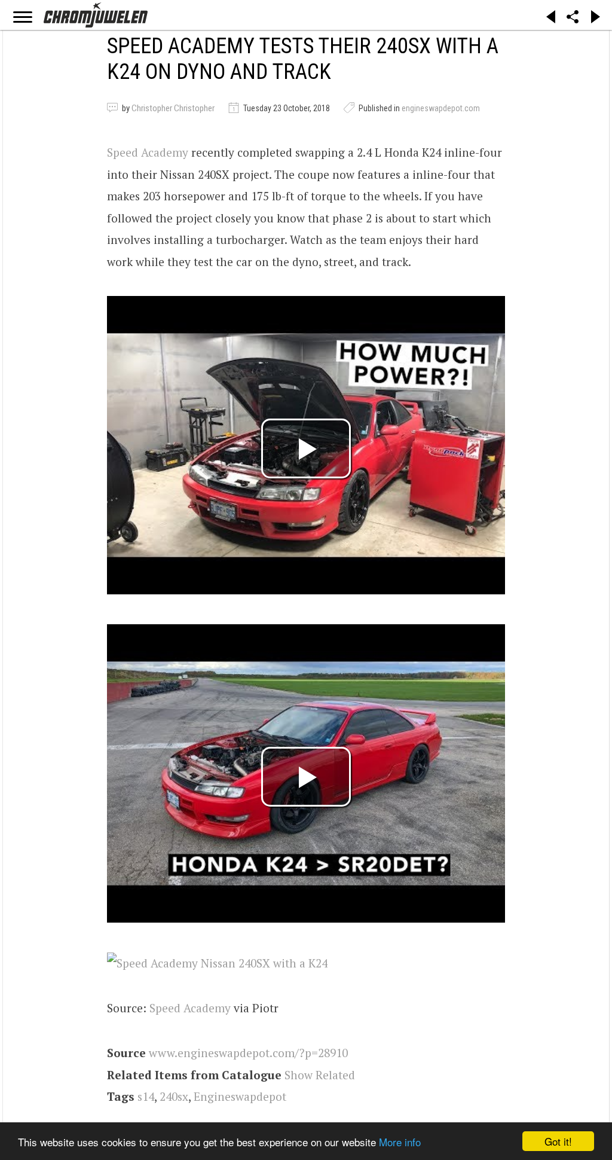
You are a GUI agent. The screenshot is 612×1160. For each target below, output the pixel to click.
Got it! (558, 1141)
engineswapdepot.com (441, 108)
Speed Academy (147, 152)
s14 (145, 1096)
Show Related (319, 1074)
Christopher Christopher (173, 108)
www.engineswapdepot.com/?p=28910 (248, 1052)
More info (400, 1141)
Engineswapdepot (240, 1096)
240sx (174, 1096)
